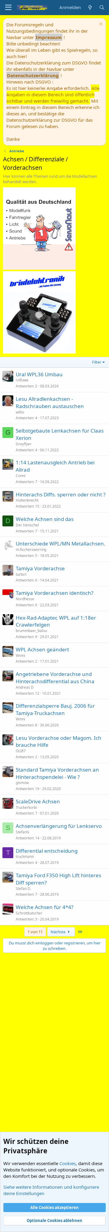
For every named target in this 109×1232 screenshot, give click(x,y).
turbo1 (21, 574)
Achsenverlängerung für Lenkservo (59, 825)
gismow (22, 782)
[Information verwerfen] (100, 24)
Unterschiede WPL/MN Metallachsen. (60, 543)
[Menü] (8, 7)
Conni (20, 475)
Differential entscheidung (47, 850)
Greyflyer (23, 443)
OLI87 (21, 750)
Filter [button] (96, 362)
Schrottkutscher (29, 913)
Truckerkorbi (26, 807)
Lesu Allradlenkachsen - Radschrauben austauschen (50, 402)
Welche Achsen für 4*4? (44, 907)
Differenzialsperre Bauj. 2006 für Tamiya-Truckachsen (55, 709)
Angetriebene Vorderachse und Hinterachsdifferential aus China (55, 677)
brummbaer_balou (31, 630)
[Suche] (102, 7)
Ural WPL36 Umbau (39, 374)
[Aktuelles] (90, 7)
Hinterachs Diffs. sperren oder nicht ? (60, 494)
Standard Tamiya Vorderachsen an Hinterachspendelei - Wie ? (57, 773)
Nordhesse (25, 598)
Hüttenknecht (27, 500)
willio (20, 412)
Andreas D (25, 687)
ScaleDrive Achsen (38, 801)
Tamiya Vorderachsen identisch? (54, 592)
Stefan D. (23, 888)
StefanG (22, 832)
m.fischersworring (31, 549)
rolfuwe (22, 380)
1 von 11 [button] (35, 931)
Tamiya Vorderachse (40, 568)
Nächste (58, 931)
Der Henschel (27, 525)
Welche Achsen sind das (45, 519)
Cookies (67, 1163)
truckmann (25, 856)
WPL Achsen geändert (42, 649)
